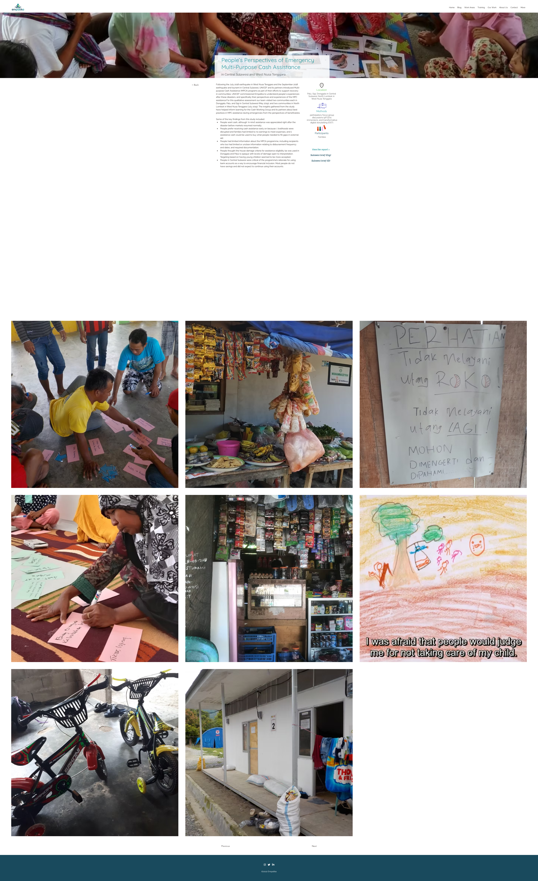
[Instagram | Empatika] (264, 864)
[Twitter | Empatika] (269, 864)
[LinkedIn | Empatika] (273, 864)
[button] (469, 7)
